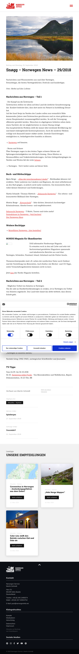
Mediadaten (10, 618)
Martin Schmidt (23, 391)
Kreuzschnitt (25, 202)
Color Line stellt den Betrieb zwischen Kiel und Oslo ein (22, 538)
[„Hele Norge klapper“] (57, 474)
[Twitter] (18, 643)
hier (12, 273)
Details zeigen (68, 342)
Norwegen (12, 142)
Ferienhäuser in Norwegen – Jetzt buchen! (23, 214)
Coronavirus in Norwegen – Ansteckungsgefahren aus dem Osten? (22, 488)
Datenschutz (10, 624)
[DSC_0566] (39, 38)
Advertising (10, 620)
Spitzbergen (11, 414)
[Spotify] (26, 643)
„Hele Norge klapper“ (55, 492)
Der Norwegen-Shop (14, 217)
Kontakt (9, 615)
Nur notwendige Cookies (14, 348)
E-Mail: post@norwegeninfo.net (17, 603)
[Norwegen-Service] (15, 6)
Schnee (37, 160)
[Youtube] (22, 643)
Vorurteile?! (11, 430)
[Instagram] (11, 643)
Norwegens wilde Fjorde (22, 375)
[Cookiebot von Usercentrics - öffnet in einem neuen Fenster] (68, 304)
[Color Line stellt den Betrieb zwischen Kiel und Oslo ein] (22, 519)
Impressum (10, 626)
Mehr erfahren (17, 497)
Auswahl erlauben (39, 348)
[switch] (30, 334)
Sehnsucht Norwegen (47, 194)
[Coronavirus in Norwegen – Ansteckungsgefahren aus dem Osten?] (22, 471)
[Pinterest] (7, 643)
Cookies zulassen (65, 348)
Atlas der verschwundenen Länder (33, 179)
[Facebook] (14, 643)
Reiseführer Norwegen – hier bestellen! (24, 230)
